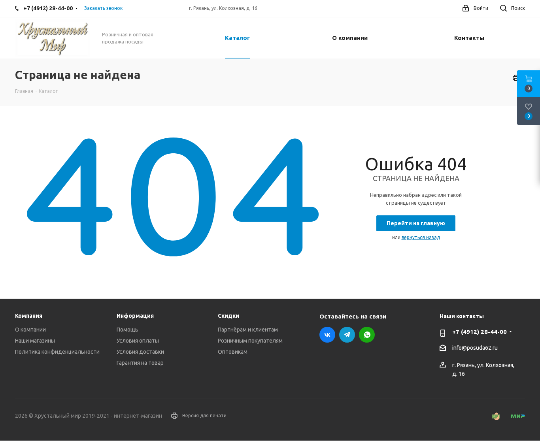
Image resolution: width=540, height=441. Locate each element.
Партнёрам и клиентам (248, 329)
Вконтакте (327, 335)
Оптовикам (232, 352)
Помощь (127, 329)
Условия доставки (140, 352)
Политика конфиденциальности (57, 352)
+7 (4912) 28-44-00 (479, 331)
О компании (30, 329)
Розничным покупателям (250, 340)
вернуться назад (421, 237)
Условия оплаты (138, 340)
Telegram (347, 335)
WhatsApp (367, 335)
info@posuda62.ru (475, 348)
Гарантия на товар (140, 363)
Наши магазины (35, 340)
